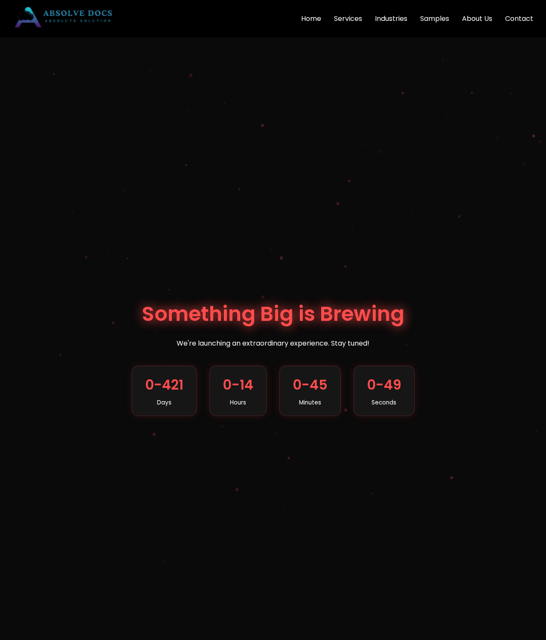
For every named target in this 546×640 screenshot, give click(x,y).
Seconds (384, 403)
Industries (391, 18)
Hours (238, 403)
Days (164, 403)
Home (311, 18)
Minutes (310, 403)
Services (348, 18)
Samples (434, 18)
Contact (519, 18)
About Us (477, 18)
